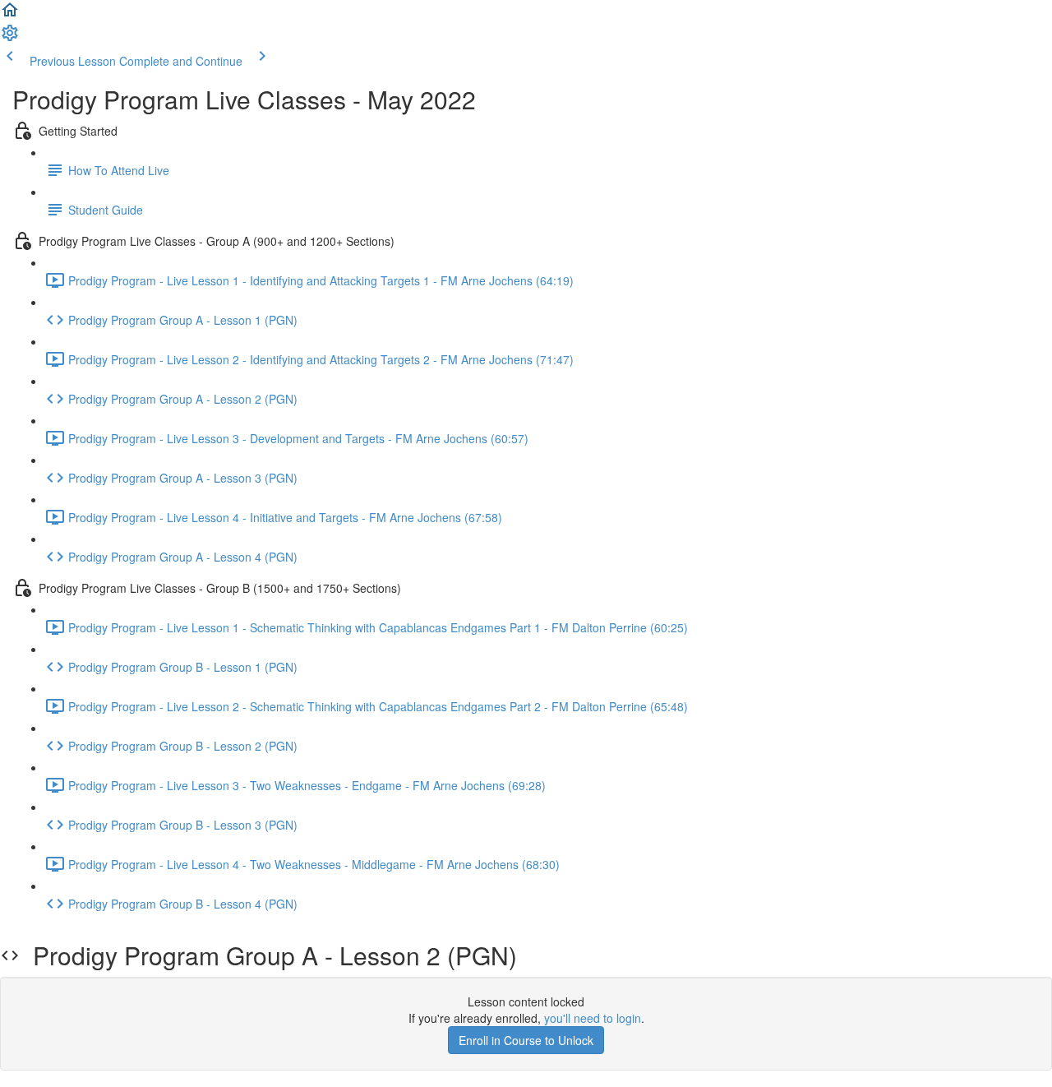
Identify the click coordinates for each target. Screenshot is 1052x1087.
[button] (10, 15)
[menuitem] (10, 38)
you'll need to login (592, 1018)
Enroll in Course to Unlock (526, 1040)
